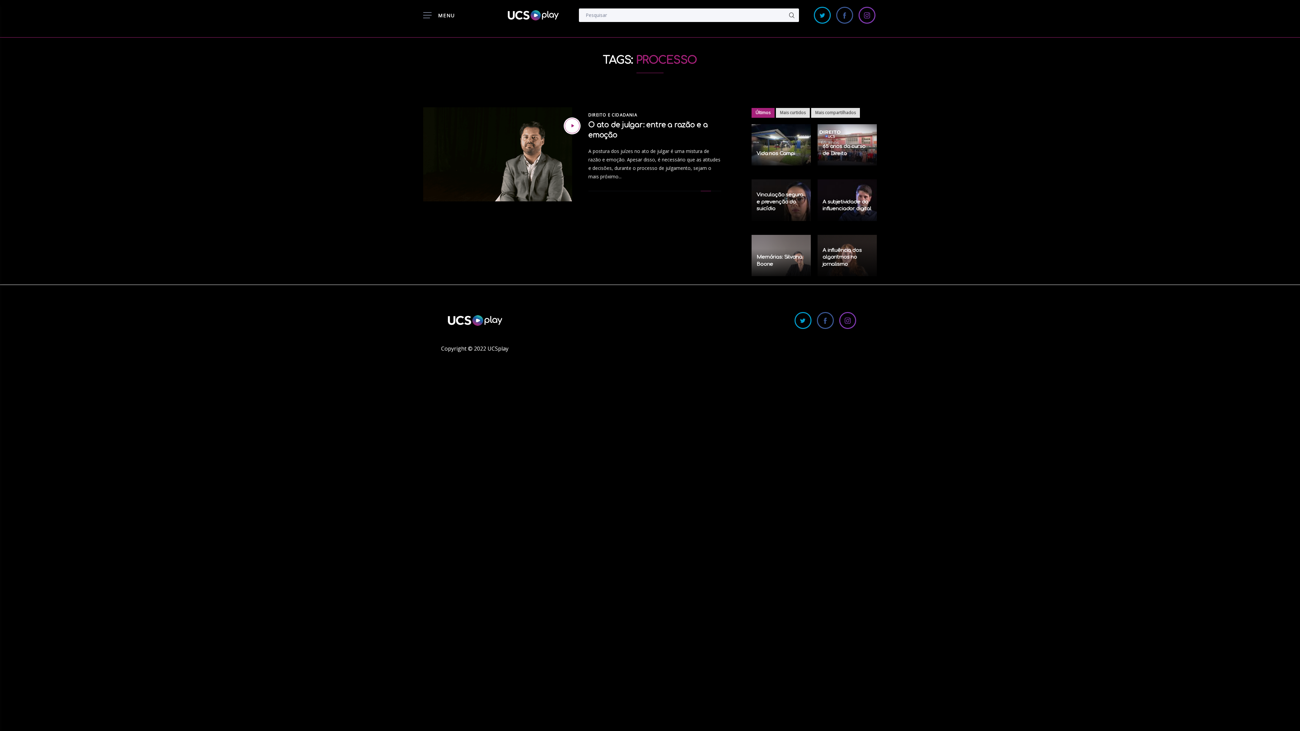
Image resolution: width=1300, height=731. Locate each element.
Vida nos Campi (776, 153)
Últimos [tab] (763, 112)
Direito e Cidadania (612, 115)
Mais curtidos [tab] (793, 112)
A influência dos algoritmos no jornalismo (842, 257)
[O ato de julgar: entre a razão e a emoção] (572, 125)
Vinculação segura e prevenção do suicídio (780, 202)
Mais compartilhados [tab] (835, 112)
